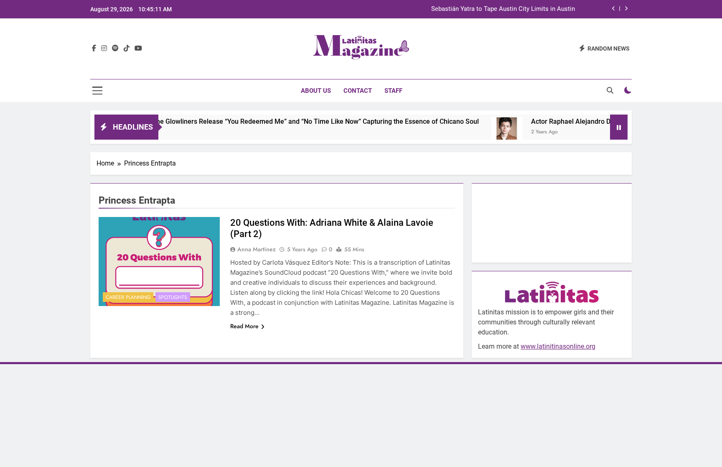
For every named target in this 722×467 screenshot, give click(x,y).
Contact (357, 90)
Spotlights (172, 297)
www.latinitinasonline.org (558, 346)
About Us (316, 90)
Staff (393, 90)
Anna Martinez (256, 249)
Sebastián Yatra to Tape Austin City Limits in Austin (503, 9)
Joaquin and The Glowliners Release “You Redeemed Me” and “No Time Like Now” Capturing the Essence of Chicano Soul (283, 121)
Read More (244, 326)
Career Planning (128, 297)
